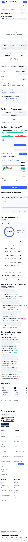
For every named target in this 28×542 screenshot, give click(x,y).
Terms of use (17, 436)
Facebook (16, 492)
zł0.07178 (12, 341)
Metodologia (17, 459)
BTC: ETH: (10, 5)
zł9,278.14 (9, 348)
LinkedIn (16, 497)
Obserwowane (4, 469)
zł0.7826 (10, 361)
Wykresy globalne (5, 461)
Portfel (2, 466)
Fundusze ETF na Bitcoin (7, 449)
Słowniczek (4, 500)
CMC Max (3, 441)
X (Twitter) (16, 482)
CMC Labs (3, 439)
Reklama (3, 436)
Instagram (16, 490)
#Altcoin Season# (5, 160)
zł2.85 (8, 365)
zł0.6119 (9, 369)
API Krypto (3, 451)
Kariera (15, 464)
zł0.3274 (10, 367)
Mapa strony (4, 474)
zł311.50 (10, 350)
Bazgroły (3, 471)
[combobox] (14, 48)
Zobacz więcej (24, 130)
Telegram (16, 487)
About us (16, 433)
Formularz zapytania (6, 487)
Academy (3, 433)
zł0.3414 (8, 354)
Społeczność (17, 485)
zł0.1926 (10, 337)
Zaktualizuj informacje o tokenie (10, 98)
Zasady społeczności (19, 451)
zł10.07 (12, 372)
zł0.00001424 (10, 374)
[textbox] (15, 141)
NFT (2, 464)
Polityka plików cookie (19, 449)
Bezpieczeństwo (18, 461)
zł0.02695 (10, 359)
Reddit (15, 495)
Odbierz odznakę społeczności (10, 103)
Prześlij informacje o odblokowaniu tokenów (13, 100)
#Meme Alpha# (13, 160)
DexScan (3, 454)
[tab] (17, 46)
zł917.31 (10, 363)
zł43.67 (10, 357)
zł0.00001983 (11, 376)
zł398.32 (9, 346)
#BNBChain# (20, 160)
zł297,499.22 (10, 339)
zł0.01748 (10, 378)
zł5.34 (8, 344)
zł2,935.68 (10, 352)
